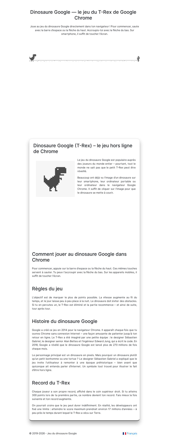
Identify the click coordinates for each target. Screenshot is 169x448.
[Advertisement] (84, 107)
